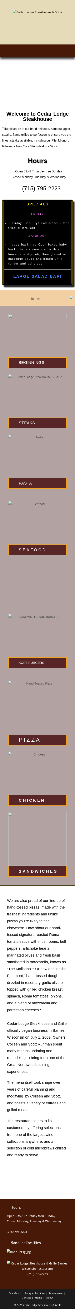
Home (38, 1297)
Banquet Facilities (35, 1293)
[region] (37, 87)
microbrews (44, 1148)
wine (49, 1135)
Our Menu (14, 1293)
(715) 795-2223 (17, 1232)
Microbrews (56, 1293)
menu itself (24, 1082)
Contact (26, 1297)
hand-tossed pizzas (23, 907)
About (49, 1297)
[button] (37, 51)
